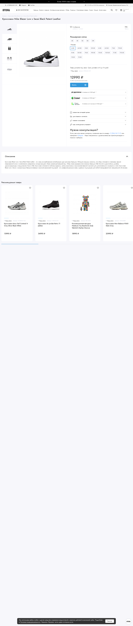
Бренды (36, 10)
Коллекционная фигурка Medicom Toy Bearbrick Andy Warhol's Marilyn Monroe (82, 226)
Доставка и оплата (80, 116)
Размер (73, 44)
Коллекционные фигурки (57, 10)
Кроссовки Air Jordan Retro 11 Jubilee (49, 225)
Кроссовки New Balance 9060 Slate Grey (117, 225)
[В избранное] (30, 188)
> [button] (84, 2)
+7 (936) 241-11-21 (115, 133)
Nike (126, 27)
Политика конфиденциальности (30, 622)
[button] (98, 92)
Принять (109, 621)
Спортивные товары (82, 10)
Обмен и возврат (79, 120)
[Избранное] (116, 10)
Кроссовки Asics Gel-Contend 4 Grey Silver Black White (16, 225)
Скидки (96, 10)
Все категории (23, 10)
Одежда (72, 10)
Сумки (91, 10)
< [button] (48, 2)
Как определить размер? (82, 124)
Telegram (81, 135)
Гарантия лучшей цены (81, 112)
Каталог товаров (44, 10)
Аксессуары (102, 10)
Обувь (67, 10)
